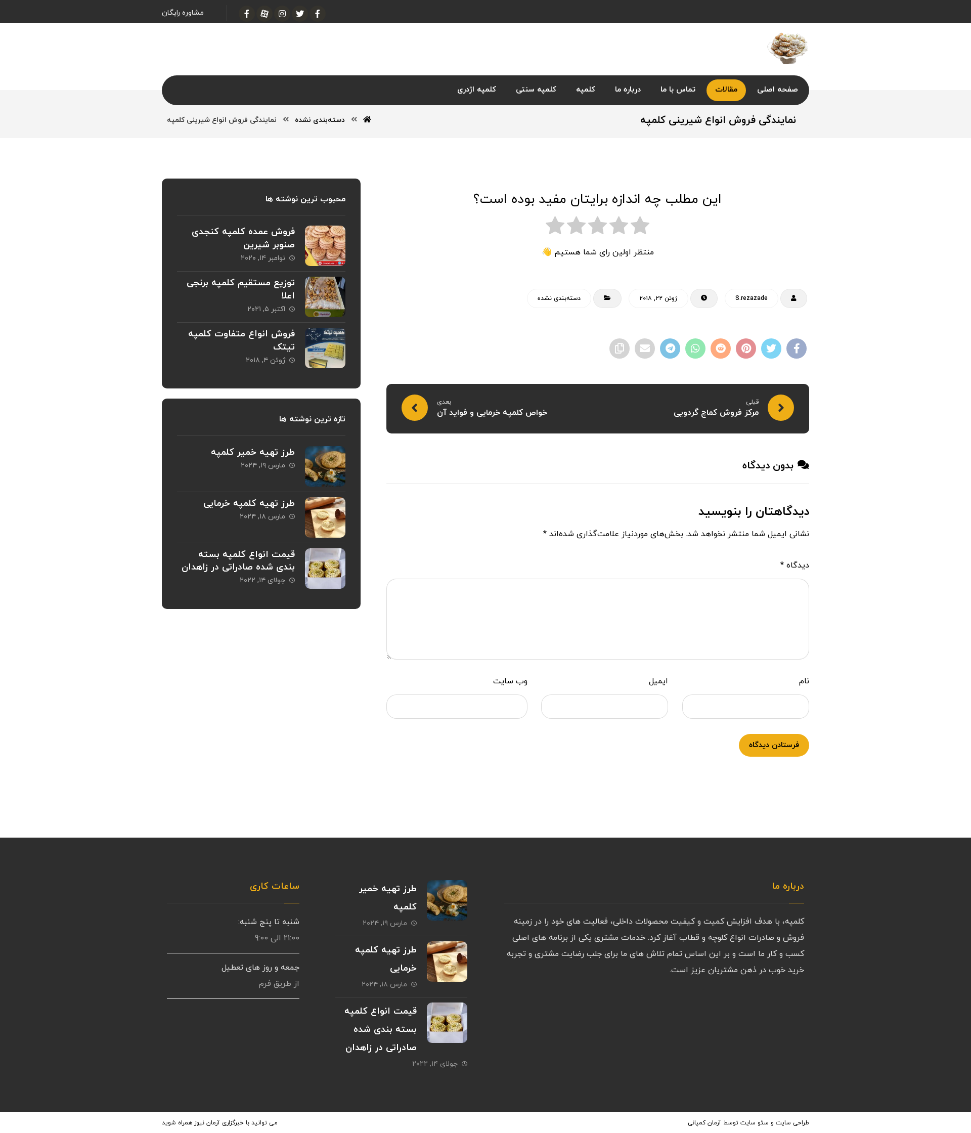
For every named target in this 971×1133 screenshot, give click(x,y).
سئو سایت (754, 1123)
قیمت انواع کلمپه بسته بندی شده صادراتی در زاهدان (238, 561)
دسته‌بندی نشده (559, 298)
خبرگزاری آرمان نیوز (219, 1123)
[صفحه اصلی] (367, 120)
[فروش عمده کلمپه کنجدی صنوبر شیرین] (325, 246)
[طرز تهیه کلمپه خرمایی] (325, 517)
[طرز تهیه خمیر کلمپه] (325, 466)
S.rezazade (751, 298)
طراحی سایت (792, 1123)
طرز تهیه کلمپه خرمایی (249, 503)
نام (804, 681)
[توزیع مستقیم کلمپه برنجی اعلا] (325, 297)
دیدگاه (794, 565)
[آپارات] (264, 14)
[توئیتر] (300, 14)
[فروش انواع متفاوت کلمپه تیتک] (325, 348)
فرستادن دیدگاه (774, 745)
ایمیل (658, 681)
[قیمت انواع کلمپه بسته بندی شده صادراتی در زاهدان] (325, 568)
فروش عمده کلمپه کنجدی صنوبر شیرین (243, 238)
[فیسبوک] (318, 14)
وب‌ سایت (510, 681)
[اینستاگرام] (282, 14)
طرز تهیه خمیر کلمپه (253, 452)
